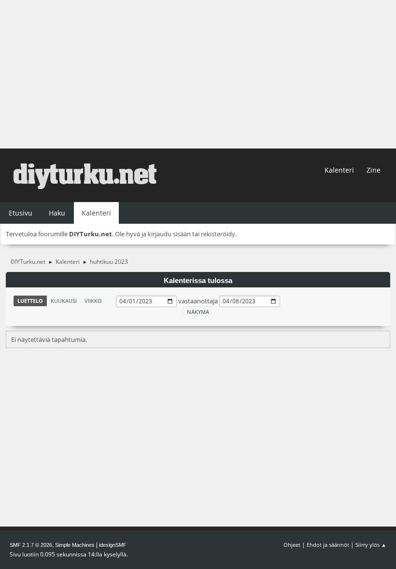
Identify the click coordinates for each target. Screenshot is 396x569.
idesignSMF (113, 545)
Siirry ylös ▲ (370, 544)
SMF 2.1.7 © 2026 (31, 545)
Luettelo (30, 300)
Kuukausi (64, 300)
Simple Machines (75, 545)
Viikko (93, 300)
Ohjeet (291, 544)
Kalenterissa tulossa (198, 280)
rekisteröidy (218, 234)
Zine (374, 170)
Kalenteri (339, 170)
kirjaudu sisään (169, 234)
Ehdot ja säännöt (328, 544)
